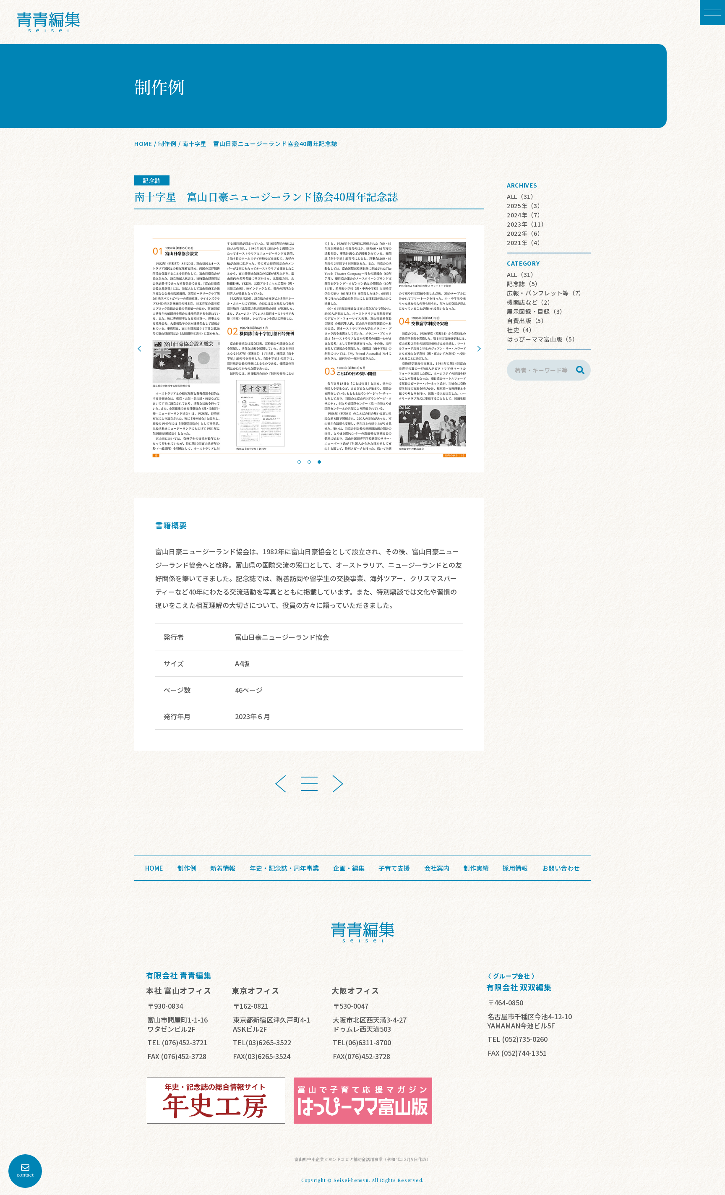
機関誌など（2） (530, 302)
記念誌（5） (524, 283)
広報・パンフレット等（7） (546, 293)
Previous (140, 348)
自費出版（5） (527, 320)
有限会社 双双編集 (519, 986)
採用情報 (515, 868)
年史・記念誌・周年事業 (284, 868)
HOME (143, 143)
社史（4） (521, 330)
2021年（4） (525, 242)
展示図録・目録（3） (536, 311)
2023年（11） (527, 224)
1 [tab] (299, 462)
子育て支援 (394, 868)
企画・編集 (349, 868)
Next (478, 348)
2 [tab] (310, 462)
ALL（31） (522, 196)
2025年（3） (525, 205)
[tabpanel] (309, 349)
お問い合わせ (561, 868)
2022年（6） (525, 233)
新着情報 (222, 868)
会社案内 (436, 868)
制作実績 (476, 868)
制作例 (167, 143)
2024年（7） (525, 215)
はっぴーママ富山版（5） (542, 339)
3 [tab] (320, 462)
